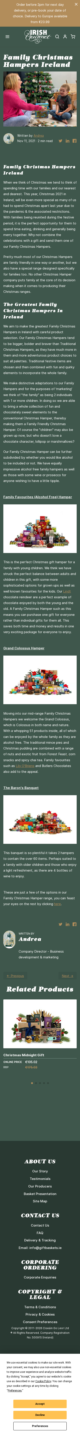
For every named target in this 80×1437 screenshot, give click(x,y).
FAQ (40, 1233)
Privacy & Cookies (40, 1314)
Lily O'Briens (25, 766)
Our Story (40, 1171)
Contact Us (40, 1225)
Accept (40, 1403)
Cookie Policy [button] (43, 1381)
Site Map (40, 1201)
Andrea (39, 135)
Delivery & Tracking (40, 1240)
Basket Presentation (40, 1194)
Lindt (67, 591)
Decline (40, 1415)
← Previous (15, 976)
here (57, 904)
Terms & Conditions (40, 1307)
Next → (67, 976)
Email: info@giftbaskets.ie (40, 1248)
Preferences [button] (15, 1390)
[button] (65, 37)
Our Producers (40, 1186)
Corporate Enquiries (40, 1277)
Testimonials (40, 1179)
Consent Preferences (40, 1322)
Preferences (40, 1426)
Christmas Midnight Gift (23, 1055)
